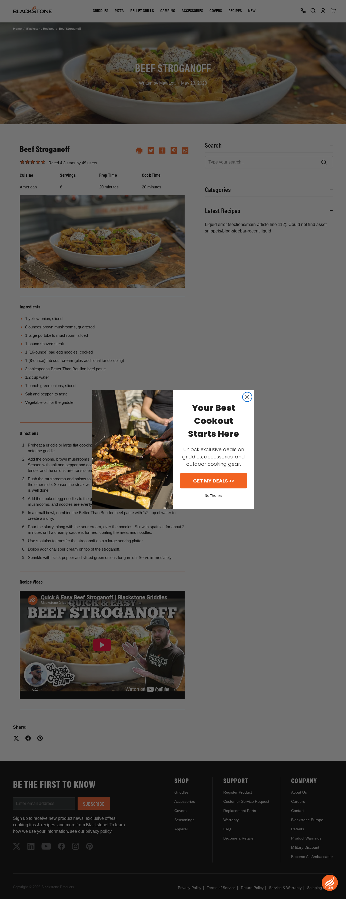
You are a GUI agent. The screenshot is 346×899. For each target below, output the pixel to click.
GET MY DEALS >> (213, 480)
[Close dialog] (247, 397)
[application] (330, 883)
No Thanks (213, 495)
